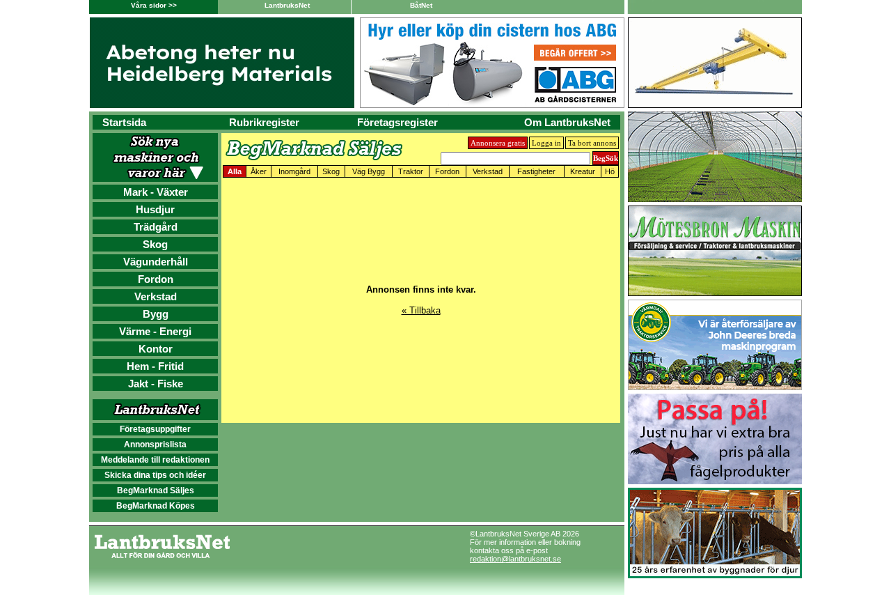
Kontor (156, 349)
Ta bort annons (592, 143)
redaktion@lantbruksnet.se (515, 559)
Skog (155, 244)
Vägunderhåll (155, 262)
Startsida (124, 122)
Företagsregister (397, 122)
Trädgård (156, 227)
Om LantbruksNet (567, 122)
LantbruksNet (287, 5)
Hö (610, 171)
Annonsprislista (155, 444)
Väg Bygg (368, 171)
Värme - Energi (155, 331)
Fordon (155, 279)
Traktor (410, 171)
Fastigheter (536, 171)
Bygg (155, 314)
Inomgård (294, 171)
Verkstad (155, 296)
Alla (235, 171)
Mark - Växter (155, 192)
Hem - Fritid (155, 366)
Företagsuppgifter (155, 429)
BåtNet (421, 5)
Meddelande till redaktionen (155, 460)
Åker (259, 171)
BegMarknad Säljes (155, 490)
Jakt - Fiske (155, 383)
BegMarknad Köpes (155, 506)
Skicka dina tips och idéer (155, 475)
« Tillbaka (421, 310)
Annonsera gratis (498, 143)
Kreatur (582, 171)
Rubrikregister (264, 122)
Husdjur (155, 209)
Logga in (546, 143)
